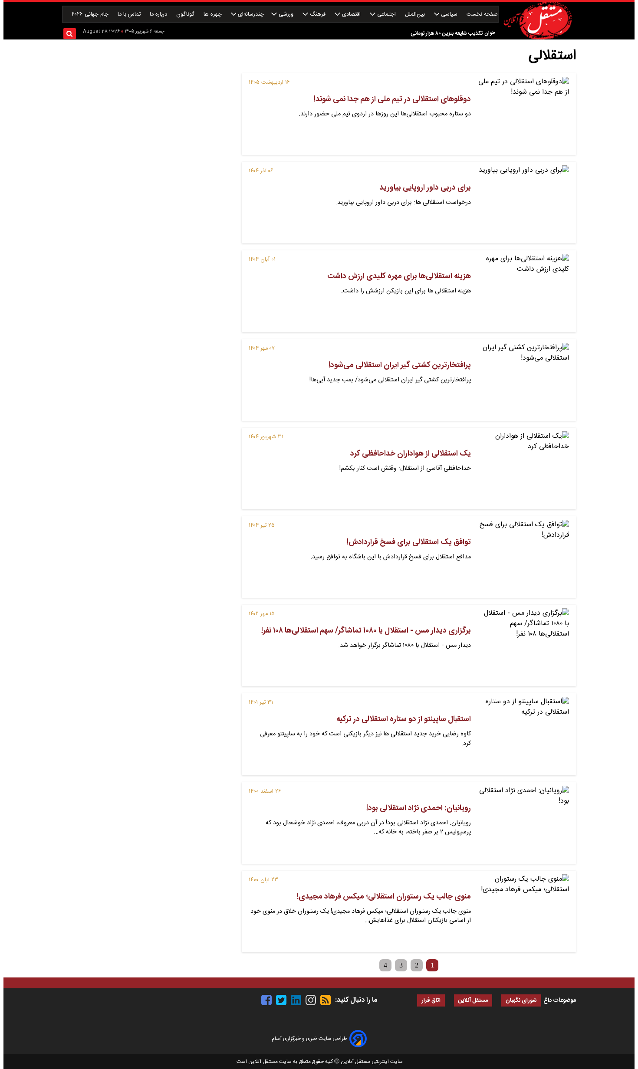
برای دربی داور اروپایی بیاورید (425, 187)
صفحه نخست (482, 14)
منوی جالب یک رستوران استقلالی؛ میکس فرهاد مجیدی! (384, 896)
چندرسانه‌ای (250, 14)
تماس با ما (130, 14)
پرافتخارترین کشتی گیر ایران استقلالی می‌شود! (400, 365)
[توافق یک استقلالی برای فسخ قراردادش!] (523, 557)
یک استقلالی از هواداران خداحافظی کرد (410, 453)
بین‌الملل (416, 14)
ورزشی (286, 14)
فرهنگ (317, 14)
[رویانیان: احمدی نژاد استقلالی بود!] (523, 823)
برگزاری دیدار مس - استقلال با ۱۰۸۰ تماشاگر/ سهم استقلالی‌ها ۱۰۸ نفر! (366, 630)
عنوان (489, 33)
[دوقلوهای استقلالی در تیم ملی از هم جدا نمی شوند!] (523, 114)
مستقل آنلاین (473, 1000)
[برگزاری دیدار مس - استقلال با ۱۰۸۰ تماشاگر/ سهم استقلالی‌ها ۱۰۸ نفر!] (523, 645)
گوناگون (186, 14)
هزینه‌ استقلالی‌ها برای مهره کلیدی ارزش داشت (399, 276)
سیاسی (449, 14)
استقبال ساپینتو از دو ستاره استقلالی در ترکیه (403, 719)
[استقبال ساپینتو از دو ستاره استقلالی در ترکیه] (523, 734)
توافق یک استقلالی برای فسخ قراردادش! (409, 542)
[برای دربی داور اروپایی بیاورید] (523, 202)
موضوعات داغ (559, 1000)
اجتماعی (386, 14)
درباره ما (159, 14)
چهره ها (214, 14)
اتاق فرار (431, 1000)
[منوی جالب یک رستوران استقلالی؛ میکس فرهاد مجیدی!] (523, 911)
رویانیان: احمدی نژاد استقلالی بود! (418, 808)
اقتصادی (351, 14)
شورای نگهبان (521, 1000)
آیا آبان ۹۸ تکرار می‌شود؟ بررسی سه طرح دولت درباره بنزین (420, 38)
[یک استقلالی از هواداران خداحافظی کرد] (523, 468)
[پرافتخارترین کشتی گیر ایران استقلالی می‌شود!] (523, 380)
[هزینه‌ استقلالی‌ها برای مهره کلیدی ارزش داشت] (523, 291)
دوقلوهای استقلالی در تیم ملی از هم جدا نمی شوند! (392, 99)
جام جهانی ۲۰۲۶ (91, 14)
